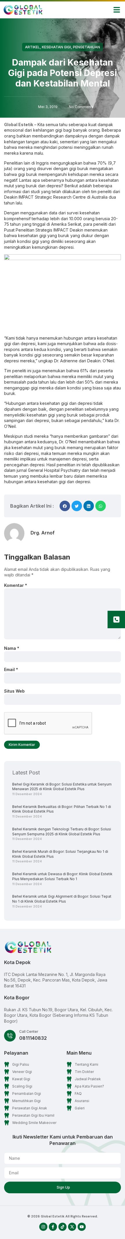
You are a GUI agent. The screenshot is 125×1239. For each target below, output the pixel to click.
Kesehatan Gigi (56, 47)
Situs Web (14, 691)
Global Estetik (18, 124)
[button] (116, 9)
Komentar (15, 585)
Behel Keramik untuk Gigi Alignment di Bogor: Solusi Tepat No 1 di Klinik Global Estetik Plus (61, 898)
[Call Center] (10, 1036)
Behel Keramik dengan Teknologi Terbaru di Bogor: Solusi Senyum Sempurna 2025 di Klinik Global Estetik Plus (61, 831)
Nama (11, 648)
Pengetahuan (86, 47)
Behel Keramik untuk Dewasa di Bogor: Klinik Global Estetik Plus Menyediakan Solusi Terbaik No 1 (62, 876)
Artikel (32, 47)
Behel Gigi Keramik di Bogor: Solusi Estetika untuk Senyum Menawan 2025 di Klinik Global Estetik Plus (62, 786)
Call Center (28, 1031)
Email (11, 669)
